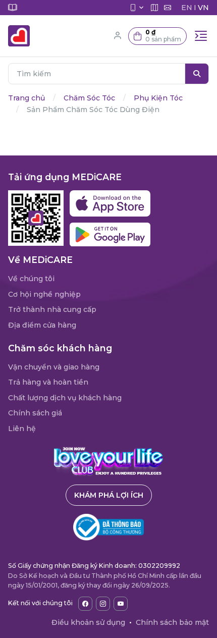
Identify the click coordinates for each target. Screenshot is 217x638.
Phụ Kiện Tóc (158, 97)
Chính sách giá (35, 412)
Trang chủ (26, 97)
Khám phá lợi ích (108, 495)
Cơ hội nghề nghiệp (44, 294)
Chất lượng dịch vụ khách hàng (65, 397)
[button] (157, 36)
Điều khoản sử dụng (88, 622)
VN (203, 7)
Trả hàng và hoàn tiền (48, 382)
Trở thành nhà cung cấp (52, 309)
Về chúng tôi (31, 278)
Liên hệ (22, 428)
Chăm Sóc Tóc (89, 97)
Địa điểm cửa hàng (42, 325)
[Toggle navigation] (201, 36)
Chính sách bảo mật (172, 622)
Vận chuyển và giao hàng (53, 366)
